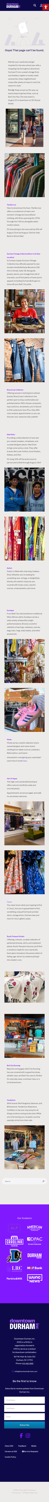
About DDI (9, 1446)
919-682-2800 (27, 1363)
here (25, 761)
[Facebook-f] (21, 1435)
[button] (45, 7)
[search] (43, 1181)
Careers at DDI (11, 1451)
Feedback (22, 1446)
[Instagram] (27, 1435)
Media (33, 1446)
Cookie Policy (10, 1457)
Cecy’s (9, 902)
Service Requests (31, 1451)
